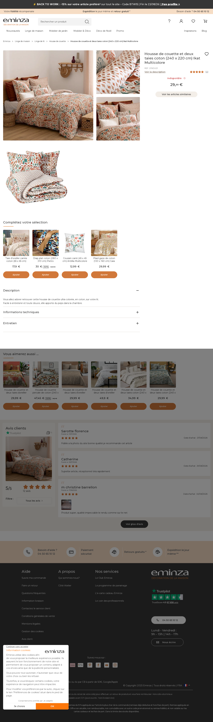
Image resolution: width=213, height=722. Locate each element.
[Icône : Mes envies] (206, 54)
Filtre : (9, 498)
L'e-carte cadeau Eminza (108, 593)
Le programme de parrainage (111, 585)
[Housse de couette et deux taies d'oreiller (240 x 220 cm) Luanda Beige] (75, 374)
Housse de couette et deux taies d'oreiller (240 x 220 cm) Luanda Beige (75, 394)
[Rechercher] (87, 21)
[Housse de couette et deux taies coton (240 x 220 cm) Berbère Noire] (133, 374)
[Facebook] (98, 665)
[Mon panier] (205, 21)
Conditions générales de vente (38, 616)
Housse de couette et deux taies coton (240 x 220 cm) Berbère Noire (133, 392)
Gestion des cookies (33, 631)
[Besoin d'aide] (169, 21)
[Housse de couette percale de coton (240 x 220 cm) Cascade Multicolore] (45, 374)
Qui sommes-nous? (69, 578)
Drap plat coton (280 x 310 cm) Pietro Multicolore (45, 261)
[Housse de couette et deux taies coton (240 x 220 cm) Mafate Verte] (163, 374)
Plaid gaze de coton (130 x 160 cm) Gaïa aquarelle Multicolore (104, 261)
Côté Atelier (64, 585)
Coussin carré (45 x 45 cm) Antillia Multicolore (75, 259)
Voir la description (155, 71)
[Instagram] (115, 665)
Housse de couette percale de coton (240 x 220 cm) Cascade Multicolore (46, 394)
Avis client (27, 639)
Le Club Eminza (103, 578)
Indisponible (175, 78)
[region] (106, 41)
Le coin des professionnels (109, 600)
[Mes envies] (193, 21)
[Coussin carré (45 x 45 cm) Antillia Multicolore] (75, 243)
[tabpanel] (81, 30)
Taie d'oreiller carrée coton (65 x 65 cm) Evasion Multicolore (16, 261)
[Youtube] (106, 665)
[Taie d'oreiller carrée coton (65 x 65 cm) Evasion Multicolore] (16, 243)
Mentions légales (31, 623)
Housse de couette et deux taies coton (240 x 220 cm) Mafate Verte (163, 392)
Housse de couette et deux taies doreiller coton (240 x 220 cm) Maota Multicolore (16, 394)
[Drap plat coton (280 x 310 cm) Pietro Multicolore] (45, 243)
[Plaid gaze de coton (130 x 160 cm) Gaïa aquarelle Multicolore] (104, 243)
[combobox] (34, 501)
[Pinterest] (89, 665)
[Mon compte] (181, 21)
